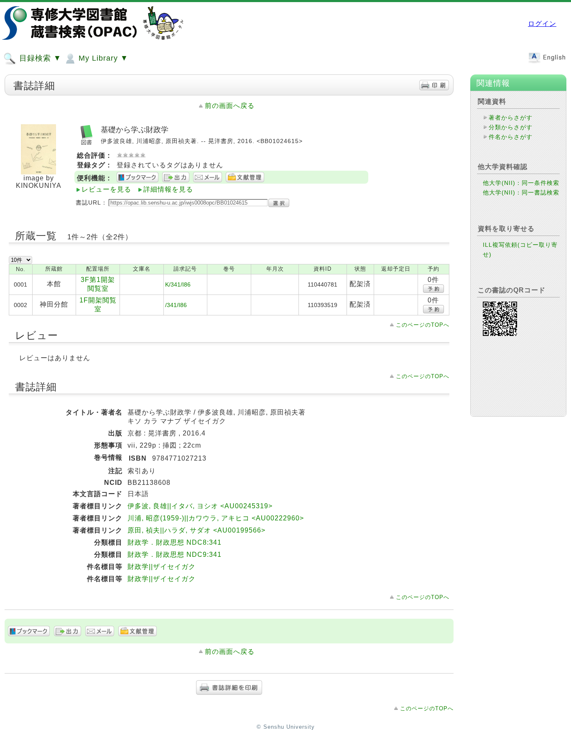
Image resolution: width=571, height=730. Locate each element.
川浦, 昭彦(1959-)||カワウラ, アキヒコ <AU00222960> (215, 518)
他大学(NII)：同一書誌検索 (521, 192)
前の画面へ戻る (230, 105)
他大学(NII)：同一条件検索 (521, 182)
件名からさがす (511, 136)
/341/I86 (176, 305)
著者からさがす (511, 117)
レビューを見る (106, 189)
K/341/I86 (178, 284)
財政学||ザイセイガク (161, 566)
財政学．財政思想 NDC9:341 (174, 554)
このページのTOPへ (422, 325)
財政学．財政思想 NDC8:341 (174, 542)
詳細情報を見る (168, 189)
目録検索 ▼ (39, 58)
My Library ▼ (102, 58)
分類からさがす (511, 127)
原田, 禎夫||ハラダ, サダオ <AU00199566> (196, 530)
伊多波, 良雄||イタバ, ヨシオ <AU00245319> (200, 506)
